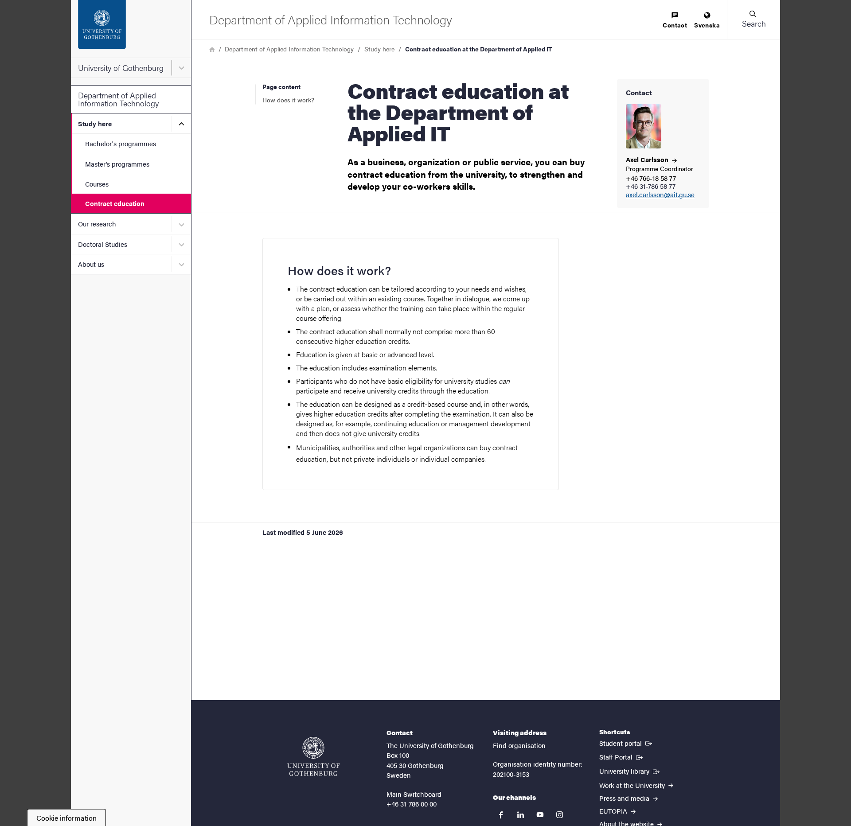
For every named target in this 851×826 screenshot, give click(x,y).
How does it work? (288, 99)
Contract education (114, 203)
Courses (97, 183)
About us (91, 264)
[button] (753, 19)
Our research (97, 223)
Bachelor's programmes (120, 143)
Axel (648, 159)
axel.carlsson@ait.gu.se (660, 195)
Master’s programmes (117, 163)
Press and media (625, 798)
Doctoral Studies (102, 244)
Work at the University (633, 785)
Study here (95, 123)
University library (630, 770)
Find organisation (519, 745)
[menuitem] (675, 20)
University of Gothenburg (121, 67)
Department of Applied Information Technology (118, 99)
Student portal (626, 743)
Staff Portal (621, 756)
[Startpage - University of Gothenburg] (131, 29)
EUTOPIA (614, 810)
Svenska (707, 24)
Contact (675, 24)
